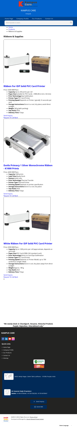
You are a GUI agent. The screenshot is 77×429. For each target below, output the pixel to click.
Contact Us (49, 19)
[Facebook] (3, 340)
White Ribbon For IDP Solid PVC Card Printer (28, 243)
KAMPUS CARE (28, 12)
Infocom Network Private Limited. (35, 419)
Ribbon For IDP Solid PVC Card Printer (24, 86)
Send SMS (40, 407)
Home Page (9, 19)
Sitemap (5, 358)
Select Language (64, 425)
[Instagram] (13, 340)
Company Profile (22, 19)
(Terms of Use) (33, 417)
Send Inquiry (8, 116)
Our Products (37, 19)
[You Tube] (9, 340)
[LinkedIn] (6, 340)
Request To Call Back (11, 118)
